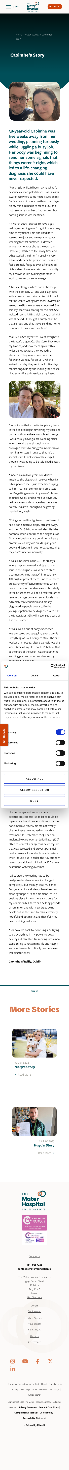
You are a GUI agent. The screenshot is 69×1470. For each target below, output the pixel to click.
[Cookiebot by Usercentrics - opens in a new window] (50, 666)
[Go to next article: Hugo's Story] (34, 1121)
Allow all (34, 778)
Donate (34, 1305)
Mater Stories (32, 34)
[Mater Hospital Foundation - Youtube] (26, 1361)
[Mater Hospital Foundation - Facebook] (38, 1361)
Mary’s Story (25, 1067)
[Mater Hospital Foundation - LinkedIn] (12, 1369)
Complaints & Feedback (26, 1412)
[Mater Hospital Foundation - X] (50, 1361)
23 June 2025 (46, 1141)
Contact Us (34, 1256)
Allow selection (34, 790)
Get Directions (34, 1297)
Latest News (34, 1329)
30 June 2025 (22, 1062)
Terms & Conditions (49, 1407)
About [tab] (56, 675)
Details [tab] (34, 675)
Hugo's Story (44, 1145)
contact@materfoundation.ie (34, 1268)
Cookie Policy (46, 1412)
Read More (24, 1074)
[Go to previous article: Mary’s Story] (34, 1043)
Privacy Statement (28, 1407)
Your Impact (34, 1323)
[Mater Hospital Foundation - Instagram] (13, 1361)
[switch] (60, 742)
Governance (34, 1342)
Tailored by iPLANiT (35, 1425)
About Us (34, 1336)
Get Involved (34, 1311)
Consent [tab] (12, 675)
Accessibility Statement (34, 1418)
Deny (34, 800)
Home (19, 34)
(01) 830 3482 (34, 1264)
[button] (12, 6)
